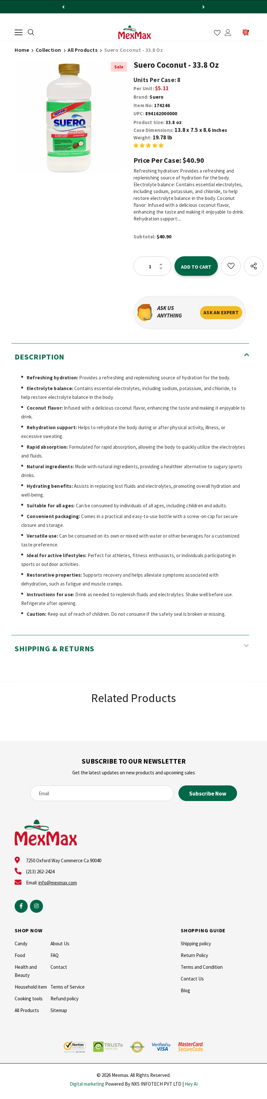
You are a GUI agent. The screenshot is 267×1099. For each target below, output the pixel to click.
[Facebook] (21, 906)
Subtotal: (145, 236)
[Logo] (134, 32)
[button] (148, 145)
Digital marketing (87, 1084)
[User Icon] (228, 32)
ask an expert (221, 312)
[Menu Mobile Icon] (18, 32)
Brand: (141, 97)
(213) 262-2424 (40, 871)
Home (22, 50)
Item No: (143, 105)
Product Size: (149, 122)
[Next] (203, 7)
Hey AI (191, 1084)
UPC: (139, 113)
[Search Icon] (31, 32)
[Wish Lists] (231, 266)
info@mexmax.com (57, 883)
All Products (82, 50)
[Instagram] (36, 906)
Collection (48, 50)
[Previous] (63, 7)
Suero (156, 97)
